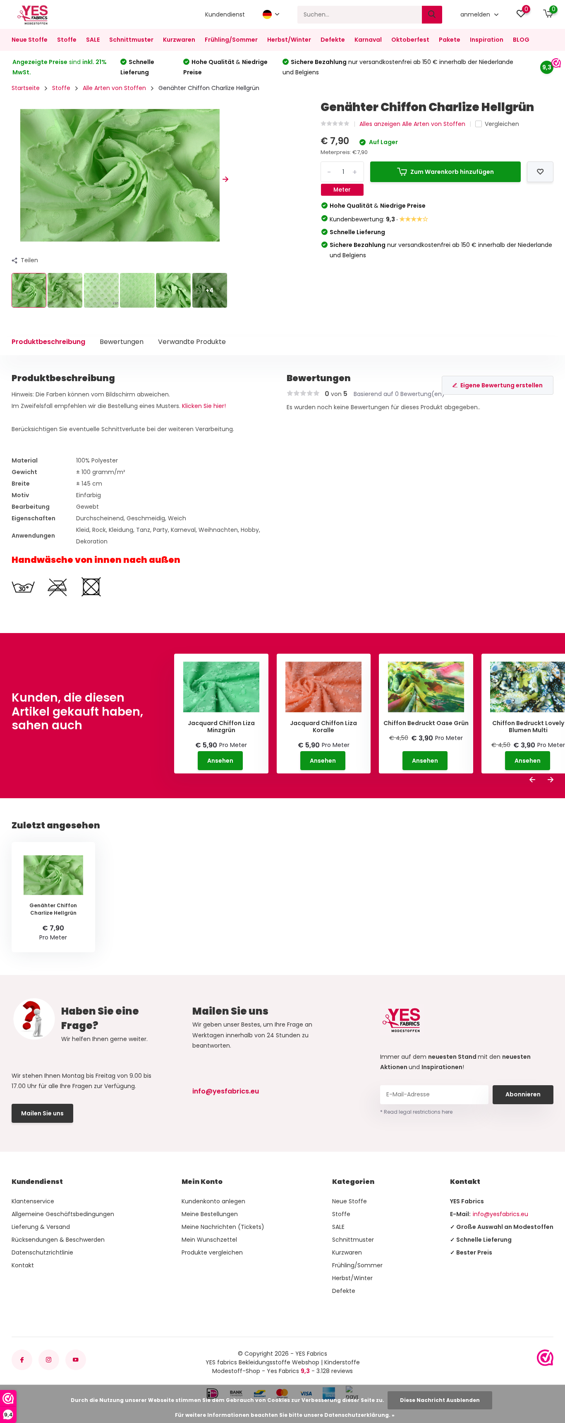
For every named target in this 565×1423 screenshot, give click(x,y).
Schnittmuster (131, 40)
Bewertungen (122, 341)
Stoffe (67, 40)
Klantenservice (33, 1201)
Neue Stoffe (30, 40)
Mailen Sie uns (42, 1113)
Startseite (26, 88)
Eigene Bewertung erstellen (501, 385)
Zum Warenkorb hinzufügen (452, 172)
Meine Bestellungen (210, 1214)
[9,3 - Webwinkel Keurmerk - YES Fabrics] (545, 1357)
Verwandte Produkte (192, 341)
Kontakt (23, 1265)
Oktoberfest (410, 40)
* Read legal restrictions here (416, 1111)
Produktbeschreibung (48, 341)
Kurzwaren (179, 40)
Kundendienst (225, 14)
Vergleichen (502, 124)
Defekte (333, 40)
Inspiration (486, 40)
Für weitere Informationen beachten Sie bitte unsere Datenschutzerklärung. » (285, 1414)
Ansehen (220, 761)
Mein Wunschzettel (209, 1240)
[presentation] (14, 179)
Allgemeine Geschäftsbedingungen (63, 1214)
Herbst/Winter (289, 40)
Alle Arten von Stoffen (114, 88)
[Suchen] (432, 14)
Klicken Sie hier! (204, 406)
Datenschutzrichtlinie (42, 1252)
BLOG (521, 40)
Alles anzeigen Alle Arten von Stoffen (412, 124)
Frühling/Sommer (231, 40)
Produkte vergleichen (212, 1252)
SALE (93, 40)
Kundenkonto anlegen (213, 1201)
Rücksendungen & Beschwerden (58, 1240)
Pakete (449, 40)
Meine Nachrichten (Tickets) (223, 1227)
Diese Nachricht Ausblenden (440, 1400)
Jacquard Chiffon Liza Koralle (323, 727)
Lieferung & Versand (41, 1227)
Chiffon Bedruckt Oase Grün (426, 723)
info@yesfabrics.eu (225, 1091)
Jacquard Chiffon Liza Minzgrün (221, 727)
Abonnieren (523, 1094)
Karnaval (368, 40)
